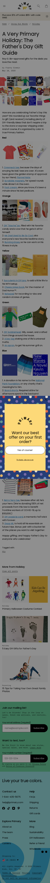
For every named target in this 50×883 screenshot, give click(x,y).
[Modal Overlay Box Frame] (25, 441)
